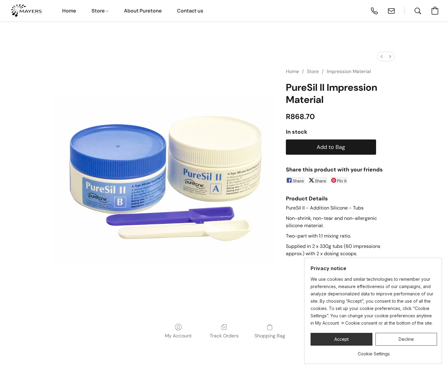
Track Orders (224, 336)
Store (313, 71)
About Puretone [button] (143, 10)
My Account (178, 336)
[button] (25, 10)
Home (292, 71)
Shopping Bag (269, 336)
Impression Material (349, 71)
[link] (374, 352)
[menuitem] (381, 56)
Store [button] (98, 10)
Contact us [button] (190, 10)
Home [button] (69, 10)
